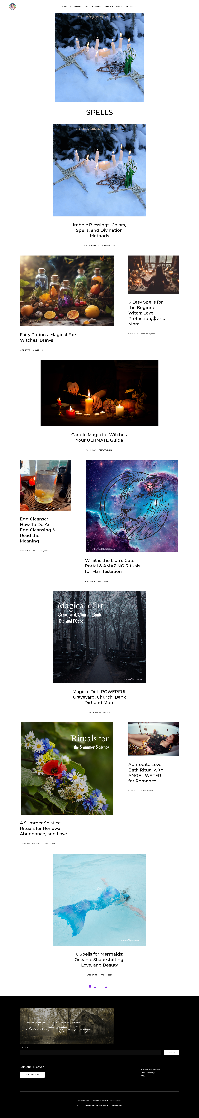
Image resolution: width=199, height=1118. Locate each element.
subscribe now (32, 1074)
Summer (39, 844)
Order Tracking (148, 1073)
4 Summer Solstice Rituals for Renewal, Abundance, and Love (43, 828)
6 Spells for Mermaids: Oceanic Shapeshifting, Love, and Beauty (99, 960)
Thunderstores (116, 1105)
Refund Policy (115, 1100)
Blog (64, 6)
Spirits (119, 6)
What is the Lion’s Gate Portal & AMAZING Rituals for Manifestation (112, 566)
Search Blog (25, 1048)
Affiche (105, 1105)
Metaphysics (75, 6)
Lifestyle (108, 6)
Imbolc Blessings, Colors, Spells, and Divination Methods (99, 230)
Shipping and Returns (150, 1069)
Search (171, 1052)
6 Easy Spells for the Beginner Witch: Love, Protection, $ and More (146, 313)
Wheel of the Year (93, 6)
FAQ (143, 1076)
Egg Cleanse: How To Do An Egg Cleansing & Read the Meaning (37, 529)
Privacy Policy (83, 1100)
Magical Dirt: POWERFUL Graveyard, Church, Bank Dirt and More (99, 697)
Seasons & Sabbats (91, 246)
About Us (129, 6)
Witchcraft (25, 350)
